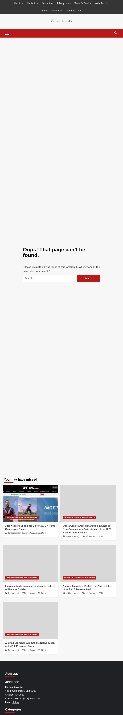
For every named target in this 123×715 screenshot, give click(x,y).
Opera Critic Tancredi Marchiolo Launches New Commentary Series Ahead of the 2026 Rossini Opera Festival (87, 529)
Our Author (47, 3)
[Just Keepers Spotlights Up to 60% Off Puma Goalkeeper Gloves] (30, 503)
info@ (15, 702)
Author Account (74, 11)
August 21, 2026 (38, 593)
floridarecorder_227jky (18, 533)
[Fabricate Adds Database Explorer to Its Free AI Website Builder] (30, 563)
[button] (7, 33)
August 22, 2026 (38, 533)
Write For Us (101, 3)
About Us (18, 3)
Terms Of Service (82, 3)
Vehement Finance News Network (22, 517)
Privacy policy (64, 3)
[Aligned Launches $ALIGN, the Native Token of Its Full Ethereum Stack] (88, 563)
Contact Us (32, 3)
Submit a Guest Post (52, 11)
